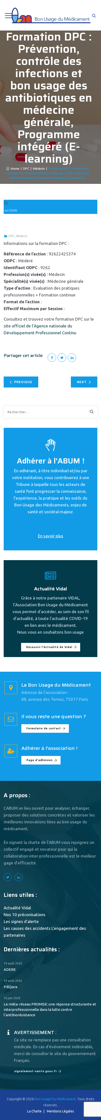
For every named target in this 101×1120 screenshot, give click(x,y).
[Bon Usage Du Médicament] (51, 15)
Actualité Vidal (17, 907)
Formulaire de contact (43, 728)
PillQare (10, 987)
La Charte (34, 1111)
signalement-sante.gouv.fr (35, 1071)
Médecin (21, 236)
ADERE (10, 969)
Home (14, 168)
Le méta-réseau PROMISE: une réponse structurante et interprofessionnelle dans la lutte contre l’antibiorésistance (50, 1009)
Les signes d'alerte (21, 921)
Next (82, 382)
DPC (11, 236)
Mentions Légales (60, 1111)
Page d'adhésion (39, 760)
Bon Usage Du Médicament (55, 1099)
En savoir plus (50, 536)
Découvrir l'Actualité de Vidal (49, 647)
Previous (23, 382)
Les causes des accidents (27, 928)
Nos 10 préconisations (24, 914)
